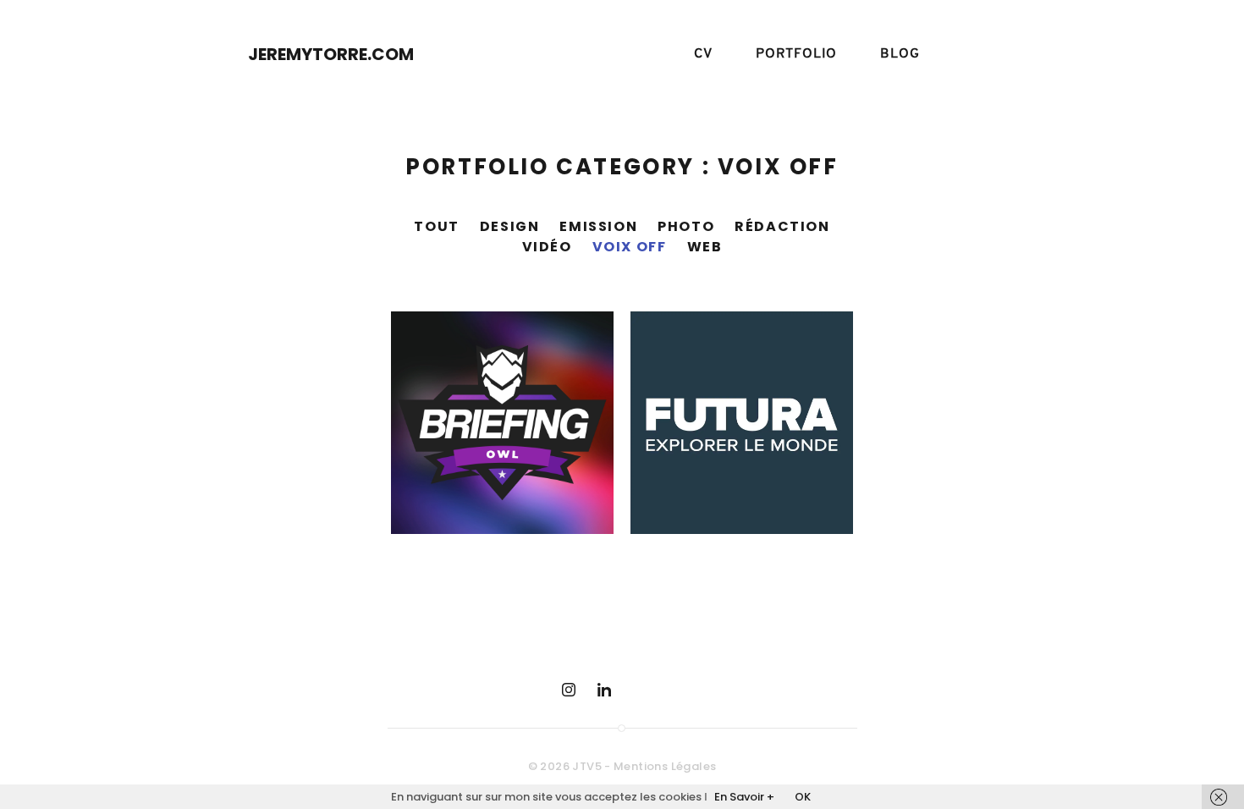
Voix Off (629, 246)
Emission (598, 226)
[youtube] (639, 689)
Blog (899, 54)
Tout (436, 226)
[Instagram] (568, 689)
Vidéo (547, 246)
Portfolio (796, 54)
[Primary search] (976, 54)
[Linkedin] (604, 689)
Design (510, 226)
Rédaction (782, 226)
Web (705, 246)
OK (803, 797)
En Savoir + (744, 797)
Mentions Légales (665, 766)
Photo (686, 226)
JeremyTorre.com (331, 54)
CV (703, 54)
